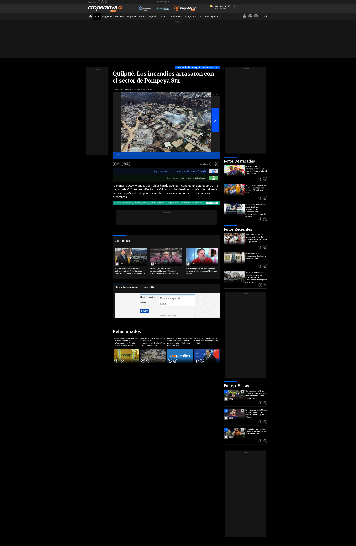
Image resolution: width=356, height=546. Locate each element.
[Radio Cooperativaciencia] (162, 8)
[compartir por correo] (211, 164)
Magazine (107, 16)
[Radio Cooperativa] (185, 8)
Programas (190, 16)
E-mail (143, 302)
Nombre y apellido (148, 297)
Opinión (153, 16)
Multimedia (176, 16)
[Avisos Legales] (244, 18)
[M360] (250, 18)
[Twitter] (102, 2)
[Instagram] (106, 2)
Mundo (142, 16)
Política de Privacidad (167, 316)
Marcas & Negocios (208, 16)
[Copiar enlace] (216, 164)
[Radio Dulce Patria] (145, 8)
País (97, 16)
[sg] (256, 18)
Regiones (131, 16)
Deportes (119, 16)
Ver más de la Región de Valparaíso (197, 67)
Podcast (164, 16)
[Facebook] (99, 2)
